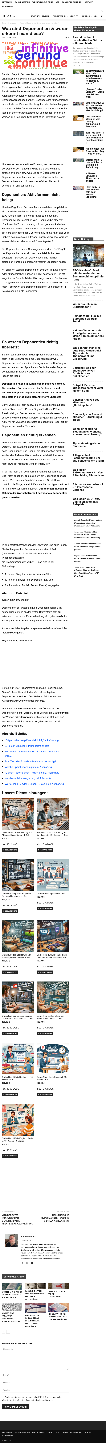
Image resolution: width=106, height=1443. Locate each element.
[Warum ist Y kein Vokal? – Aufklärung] (58, 1286)
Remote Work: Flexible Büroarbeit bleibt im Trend (87, 318)
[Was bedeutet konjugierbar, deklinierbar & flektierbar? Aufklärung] (35, 1308)
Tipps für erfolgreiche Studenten (86, 444)
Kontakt (89, 2)
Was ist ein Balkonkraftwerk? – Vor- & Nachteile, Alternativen (88, 472)
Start (4, 23)
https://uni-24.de (27, 1240)
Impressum (7, 2)
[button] (102, 10)
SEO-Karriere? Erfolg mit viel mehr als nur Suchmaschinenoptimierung (88, 274)
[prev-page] (3, 1332)
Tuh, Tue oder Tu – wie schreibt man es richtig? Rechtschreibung (95, 137)
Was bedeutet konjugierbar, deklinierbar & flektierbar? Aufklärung (17, 1219)
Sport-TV (74, 16)
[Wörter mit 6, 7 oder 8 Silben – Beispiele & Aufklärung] (12, 1286)
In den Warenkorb (10, 850)
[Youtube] (33, 1263)
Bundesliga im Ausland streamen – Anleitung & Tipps (87, 417)
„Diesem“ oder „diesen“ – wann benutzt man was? (95, 93)
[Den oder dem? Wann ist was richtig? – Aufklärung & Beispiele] (78, 118)
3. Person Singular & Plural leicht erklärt (92, 177)
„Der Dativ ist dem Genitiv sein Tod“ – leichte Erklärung (57, 1316)
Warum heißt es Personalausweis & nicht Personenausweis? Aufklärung (88, 523)
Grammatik (12, 23)
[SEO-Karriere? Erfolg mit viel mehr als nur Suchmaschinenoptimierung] (88, 255)
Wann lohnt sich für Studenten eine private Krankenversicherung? (87, 431)
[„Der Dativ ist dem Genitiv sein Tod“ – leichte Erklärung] (58, 1307)
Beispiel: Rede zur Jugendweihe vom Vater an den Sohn (88, 387)
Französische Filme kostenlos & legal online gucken (87, 546)
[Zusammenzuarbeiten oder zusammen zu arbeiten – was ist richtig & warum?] (78, 71)
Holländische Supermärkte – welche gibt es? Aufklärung (55, 1218)
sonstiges (86, 16)
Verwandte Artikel (14, 1276)
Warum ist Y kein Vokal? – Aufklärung (56, 1294)
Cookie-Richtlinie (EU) (72, 2)
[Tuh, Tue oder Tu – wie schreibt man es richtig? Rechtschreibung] (78, 133)
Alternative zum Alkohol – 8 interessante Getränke (88, 487)
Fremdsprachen (59, 16)
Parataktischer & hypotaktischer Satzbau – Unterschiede (88, 40)
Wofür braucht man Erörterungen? (85, 305)
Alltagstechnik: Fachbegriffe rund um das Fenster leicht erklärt (88, 457)
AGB (57, 2)
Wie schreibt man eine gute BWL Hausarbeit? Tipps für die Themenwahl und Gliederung (87, 353)
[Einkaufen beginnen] (102, 16)
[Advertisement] (35, 142)
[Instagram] (28, 1263)
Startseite (35, 16)
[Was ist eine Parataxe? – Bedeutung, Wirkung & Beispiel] (12, 1307)
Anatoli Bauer (11, 38)
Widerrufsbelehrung (42, 2)
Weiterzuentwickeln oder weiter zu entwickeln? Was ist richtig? (95, 106)
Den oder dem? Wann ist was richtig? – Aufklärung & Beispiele (94, 121)
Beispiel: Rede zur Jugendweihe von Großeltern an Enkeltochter (84, 372)
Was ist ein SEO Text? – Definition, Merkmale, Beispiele (88, 501)
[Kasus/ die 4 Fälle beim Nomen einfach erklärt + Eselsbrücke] (35, 1286)
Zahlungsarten (22, 2)
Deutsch (45, 16)
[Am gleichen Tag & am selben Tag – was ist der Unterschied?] (78, 149)
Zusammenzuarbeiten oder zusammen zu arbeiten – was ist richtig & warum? (95, 77)
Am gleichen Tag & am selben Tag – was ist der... (95, 151)
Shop (96, 16)
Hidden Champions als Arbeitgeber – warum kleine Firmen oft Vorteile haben (88, 334)
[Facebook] (23, 1263)
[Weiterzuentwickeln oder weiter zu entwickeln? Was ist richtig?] (78, 103)
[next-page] (8, 1332)
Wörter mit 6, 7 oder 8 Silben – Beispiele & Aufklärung (12, 1295)
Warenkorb (7, 6)
